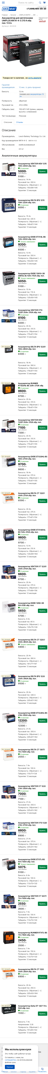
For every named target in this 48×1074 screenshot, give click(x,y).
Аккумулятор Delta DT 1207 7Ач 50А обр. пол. (32, 1007)
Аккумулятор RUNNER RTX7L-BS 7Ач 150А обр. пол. (32, 933)
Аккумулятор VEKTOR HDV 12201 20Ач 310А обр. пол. (30, 421)
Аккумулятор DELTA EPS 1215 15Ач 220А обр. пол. (31, 201)
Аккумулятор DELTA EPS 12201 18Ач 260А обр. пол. (32, 348)
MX (34, 15)
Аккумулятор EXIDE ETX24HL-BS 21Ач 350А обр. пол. (32, 714)
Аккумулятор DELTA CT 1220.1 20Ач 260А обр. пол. (31, 641)
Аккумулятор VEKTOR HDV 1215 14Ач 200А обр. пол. (32, 164)
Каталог (13, 15)
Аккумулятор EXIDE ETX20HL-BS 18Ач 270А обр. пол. (32, 457)
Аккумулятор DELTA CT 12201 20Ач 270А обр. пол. (31, 494)
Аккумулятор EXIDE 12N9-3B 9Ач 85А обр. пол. (31, 604)
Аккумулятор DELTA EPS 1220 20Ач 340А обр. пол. (31, 677)
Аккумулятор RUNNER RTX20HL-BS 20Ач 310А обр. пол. (31, 385)
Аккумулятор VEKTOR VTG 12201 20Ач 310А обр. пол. (30, 311)
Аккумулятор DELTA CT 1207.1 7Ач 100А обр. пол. (31, 750)
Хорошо (10, 1067)
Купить (43, 171)
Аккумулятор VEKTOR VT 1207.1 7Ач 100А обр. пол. (32, 897)
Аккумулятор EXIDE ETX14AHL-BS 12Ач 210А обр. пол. (32, 531)
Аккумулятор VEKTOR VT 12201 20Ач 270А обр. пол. (32, 567)
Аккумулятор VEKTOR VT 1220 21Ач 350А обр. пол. (32, 787)
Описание (8, 122)
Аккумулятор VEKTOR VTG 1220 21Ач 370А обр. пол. (32, 824)
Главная (5, 15)
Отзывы (19, 122)
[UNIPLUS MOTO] (42, 21)
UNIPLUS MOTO (24, 15)
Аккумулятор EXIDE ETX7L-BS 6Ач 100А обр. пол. (31, 860)
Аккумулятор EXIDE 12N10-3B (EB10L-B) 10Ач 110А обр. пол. (31, 274)
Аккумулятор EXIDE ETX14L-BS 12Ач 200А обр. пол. (32, 238)
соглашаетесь (11, 1060)
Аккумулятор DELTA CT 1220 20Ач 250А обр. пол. (31, 970)
